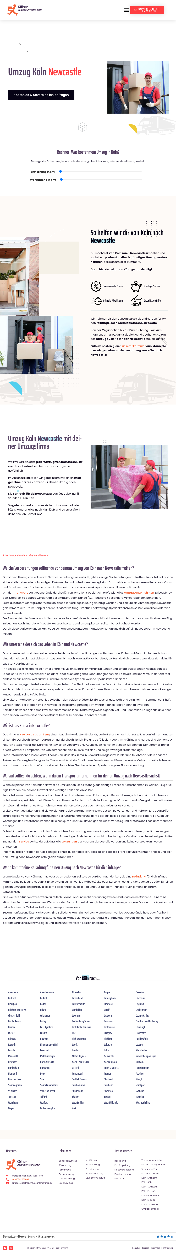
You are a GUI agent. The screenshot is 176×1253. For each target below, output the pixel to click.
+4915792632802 (20, 1179)
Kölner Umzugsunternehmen (15, 555)
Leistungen (69, 842)
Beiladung (139, 877)
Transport (21, 593)
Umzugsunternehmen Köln (39, 1248)
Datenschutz (168, 1248)
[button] (126, 10)
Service (24, 842)
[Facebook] (5, 1248)
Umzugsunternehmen (139, 593)
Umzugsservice (123, 1151)
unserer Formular (134, 346)
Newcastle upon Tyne (35, 734)
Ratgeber (136, 1248)
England (33, 555)
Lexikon (145, 1248)
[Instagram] (11, 1248)
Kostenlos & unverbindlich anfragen (41, 95)
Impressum (156, 1248)
